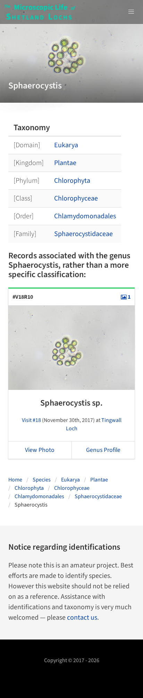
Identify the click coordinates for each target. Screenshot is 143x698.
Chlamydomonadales (85, 216)
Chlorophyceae (76, 198)
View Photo (39, 450)
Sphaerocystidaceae (83, 234)
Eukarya (66, 145)
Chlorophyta (72, 181)
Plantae (65, 163)
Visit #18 (31, 420)
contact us (82, 617)
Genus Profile (103, 450)
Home (15, 480)
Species (42, 480)
